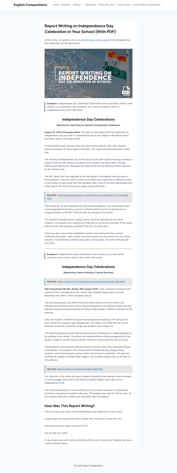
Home (56, 4)
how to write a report (99, 40)
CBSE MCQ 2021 (107, 4)
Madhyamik (90, 4)
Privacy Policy (123, 4)
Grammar (65, 4)
